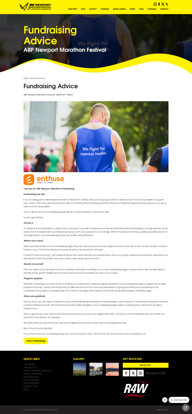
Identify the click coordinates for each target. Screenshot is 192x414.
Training (105, 9)
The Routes (30, 367)
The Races (29, 364)
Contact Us (30, 386)
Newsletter (145, 365)
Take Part (72, 9)
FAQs (141, 9)
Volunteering (31, 383)
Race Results (31, 377)
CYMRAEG (151, 9)
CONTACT (164, 9)
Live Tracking (31, 380)
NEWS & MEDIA (119, 9)
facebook (159, 4)
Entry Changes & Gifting (37, 370)
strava (166, 4)
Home (26, 78)
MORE (132, 9)
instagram (155, 4)
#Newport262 (149, 373)
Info (83, 9)
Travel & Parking (33, 373)
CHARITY (93, 9)
